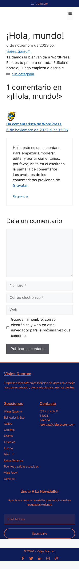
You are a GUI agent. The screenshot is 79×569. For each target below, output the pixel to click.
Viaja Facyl (10, 472)
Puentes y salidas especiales (21, 466)
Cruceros (9, 442)
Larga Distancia (13, 460)
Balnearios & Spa (14, 417)
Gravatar (20, 185)
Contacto (9, 478)
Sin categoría (23, 74)
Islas (6, 454)
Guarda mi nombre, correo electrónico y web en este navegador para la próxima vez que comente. (41, 327)
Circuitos (9, 429)
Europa (8, 448)
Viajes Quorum (13, 411)
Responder (20, 196)
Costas (8, 436)
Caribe (8, 423)
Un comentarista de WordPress (34, 124)
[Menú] (70, 13)
